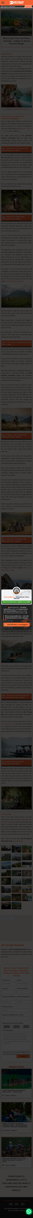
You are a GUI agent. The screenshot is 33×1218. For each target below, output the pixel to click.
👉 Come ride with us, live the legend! (16, 624)
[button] (2, 2)
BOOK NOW (28, 6)
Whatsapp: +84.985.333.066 (9, 6)
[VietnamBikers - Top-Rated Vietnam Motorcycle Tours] (16, 2)
